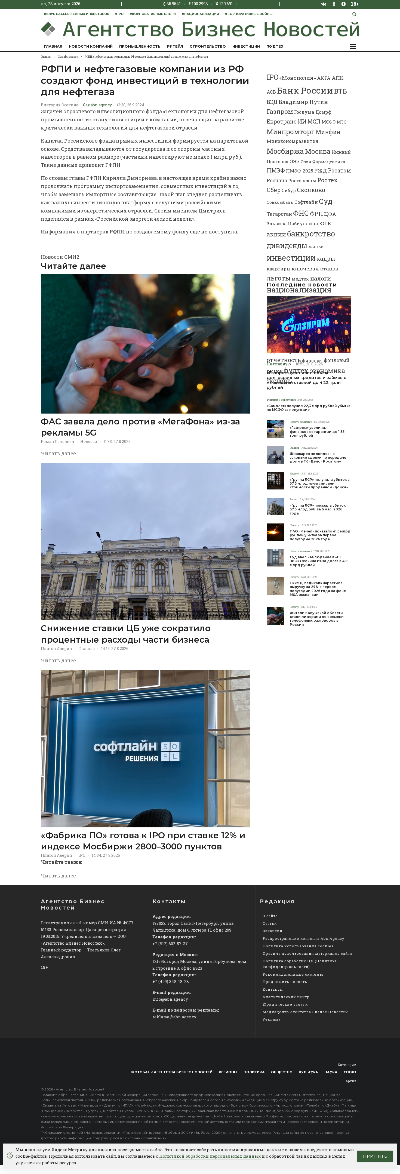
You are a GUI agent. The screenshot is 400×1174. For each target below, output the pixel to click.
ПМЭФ (276, 170)
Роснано (277, 180)
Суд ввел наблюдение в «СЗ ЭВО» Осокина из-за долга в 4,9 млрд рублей (318, 561)
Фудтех (274, 46)
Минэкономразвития (292, 141)
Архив (351, 1081)
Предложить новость (285, 981)
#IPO (119, 14)
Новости (88, 441)
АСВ (271, 92)
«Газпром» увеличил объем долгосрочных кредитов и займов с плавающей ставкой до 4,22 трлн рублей (306, 380)
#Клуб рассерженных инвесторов (76, 14)
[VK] (324, 3)
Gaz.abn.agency (97, 104)
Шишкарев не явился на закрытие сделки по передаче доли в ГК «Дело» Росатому (318, 458)
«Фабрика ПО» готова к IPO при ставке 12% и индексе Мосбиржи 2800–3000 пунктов (143, 841)
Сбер (274, 190)
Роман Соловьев (57, 441)
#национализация (200, 14)
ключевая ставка (315, 268)
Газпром (280, 111)
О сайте (270, 915)
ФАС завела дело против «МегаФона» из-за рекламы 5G (140, 427)
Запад (293, 499)
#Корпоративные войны (249, 14)
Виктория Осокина (59, 104)
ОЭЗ (295, 161)
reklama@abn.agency (174, 1016)
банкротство (311, 233)
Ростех (327, 180)
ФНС (301, 213)
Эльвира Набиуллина (292, 223)
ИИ (302, 121)
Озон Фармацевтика (323, 161)
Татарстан (279, 214)
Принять (375, 1156)
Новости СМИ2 (60, 257)
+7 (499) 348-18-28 (170, 981)
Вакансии (272, 930)
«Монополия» (297, 77)
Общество (282, 1072)
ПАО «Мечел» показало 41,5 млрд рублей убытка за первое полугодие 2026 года (320, 535)
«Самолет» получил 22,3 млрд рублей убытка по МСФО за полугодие (308, 408)
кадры (326, 258)
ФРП (316, 213)
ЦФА (330, 214)
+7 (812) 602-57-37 (170, 943)
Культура (308, 1072)
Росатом (339, 170)
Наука (330, 1072)
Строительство (208, 46)
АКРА (324, 78)
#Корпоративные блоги (153, 14)
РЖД (320, 170)
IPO (81, 855)
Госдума (304, 112)
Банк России (305, 90)
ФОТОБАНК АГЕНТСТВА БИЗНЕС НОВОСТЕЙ (172, 1072)
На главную (279, 363)
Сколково (311, 190)
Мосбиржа (285, 151)
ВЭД (272, 101)
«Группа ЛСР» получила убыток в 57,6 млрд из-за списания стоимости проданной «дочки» (320, 483)
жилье (315, 246)
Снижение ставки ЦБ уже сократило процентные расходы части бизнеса (126, 634)
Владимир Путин (303, 101)
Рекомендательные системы (293, 974)
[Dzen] (343, 3)
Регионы (228, 1072)
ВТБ (340, 91)
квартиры (279, 269)
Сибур (289, 190)
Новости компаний (91, 46)
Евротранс (282, 121)
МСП (314, 121)
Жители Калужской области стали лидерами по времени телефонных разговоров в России (317, 619)
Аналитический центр (286, 996)
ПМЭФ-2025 (299, 171)
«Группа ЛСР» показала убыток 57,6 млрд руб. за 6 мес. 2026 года (318, 509)
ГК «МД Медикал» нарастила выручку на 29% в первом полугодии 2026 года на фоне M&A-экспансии (318, 589)
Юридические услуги (285, 1004)
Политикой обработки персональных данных (210, 1156)
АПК (338, 78)
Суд (326, 201)
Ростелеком (302, 180)
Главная (53, 46)
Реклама (272, 1019)
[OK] (334, 4)
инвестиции (291, 257)
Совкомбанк (280, 202)
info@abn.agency (170, 999)
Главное (86, 648)
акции (276, 234)
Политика (254, 1072)
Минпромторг (291, 131)
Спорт (350, 1072)
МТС (341, 122)
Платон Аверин (56, 648)
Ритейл (175, 46)
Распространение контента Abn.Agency (303, 938)
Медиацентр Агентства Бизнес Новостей (305, 1011)
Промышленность (140, 46)
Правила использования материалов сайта (307, 953)
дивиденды (287, 245)
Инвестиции (246, 46)
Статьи (270, 923)
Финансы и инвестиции (281, 399)
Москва (317, 151)
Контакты (273, 989)
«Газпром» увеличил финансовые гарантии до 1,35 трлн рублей (317, 431)
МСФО (329, 122)
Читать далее (58, 453)
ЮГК (325, 223)
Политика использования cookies (298, 946)
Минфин (328, 132)
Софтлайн (306, 202)
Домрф (323, 112)
